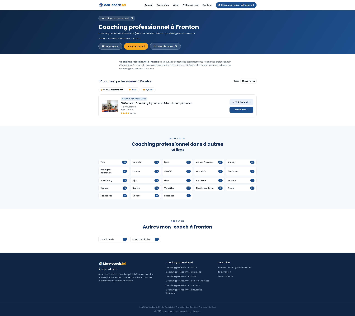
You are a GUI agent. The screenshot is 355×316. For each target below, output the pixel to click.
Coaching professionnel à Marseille (183, 272)
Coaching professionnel (119, 38)
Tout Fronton (112, 46)
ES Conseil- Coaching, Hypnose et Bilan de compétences (156, 103)
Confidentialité (168, 307)
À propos (203, 307)
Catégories (163, 5)
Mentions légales (147, 307)
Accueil (148, 5)
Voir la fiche (240, 109)
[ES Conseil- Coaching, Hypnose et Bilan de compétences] (110, 106)
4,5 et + (149, 89)
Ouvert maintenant (113, 89)
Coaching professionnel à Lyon (181, 276)
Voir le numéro (242, 102)
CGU (158, 307)
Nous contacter (226, 276)
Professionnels (190, 5)
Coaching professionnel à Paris (181, 267)
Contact (207, 5)
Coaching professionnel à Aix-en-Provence (187, 280)
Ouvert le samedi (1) (167, 46)
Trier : (237, 81)
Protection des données (187, 307)
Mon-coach (114, 5)
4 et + (134, 89)
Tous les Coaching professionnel (234, 267)
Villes (175, 5)
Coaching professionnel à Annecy (183, 285)
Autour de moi (137, 46)
